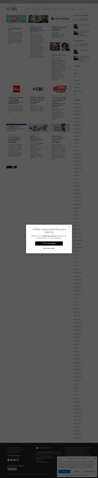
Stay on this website (49, 248)
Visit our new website (49, 243)
